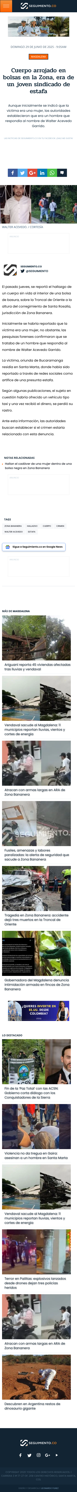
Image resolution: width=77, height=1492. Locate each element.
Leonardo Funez (50, 1488)
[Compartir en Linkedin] (42, 173)
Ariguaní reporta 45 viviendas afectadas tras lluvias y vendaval (38, 666)
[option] (38, 207)
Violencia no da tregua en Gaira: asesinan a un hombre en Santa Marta (36, 1155)
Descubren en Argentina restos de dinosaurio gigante (32, 1406)
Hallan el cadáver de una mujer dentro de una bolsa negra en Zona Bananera (38, 466)
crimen (60, 526)
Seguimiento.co (31, 266)
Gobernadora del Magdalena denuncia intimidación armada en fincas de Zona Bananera (37, 984)
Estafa (31, 531)
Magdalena (38, 56)
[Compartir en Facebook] (13, 173)
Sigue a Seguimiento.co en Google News (38, 547)
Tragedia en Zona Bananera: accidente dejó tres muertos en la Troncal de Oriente (37, 920)
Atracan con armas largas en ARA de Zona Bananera (35, 792)
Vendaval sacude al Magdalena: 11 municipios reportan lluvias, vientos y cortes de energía (35, 729)
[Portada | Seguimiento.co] (38, 1442)
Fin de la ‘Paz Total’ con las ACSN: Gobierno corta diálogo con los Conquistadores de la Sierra (31, 1093)
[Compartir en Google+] (32, 173)
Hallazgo (32, 526)
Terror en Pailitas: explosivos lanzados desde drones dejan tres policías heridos (35, 1283)
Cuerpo (47, 526)
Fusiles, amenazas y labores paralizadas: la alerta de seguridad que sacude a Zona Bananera (37, 855)
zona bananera (13, 526)
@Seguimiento (37, 271)
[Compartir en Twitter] (23, 173)
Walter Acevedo (14, 531)
